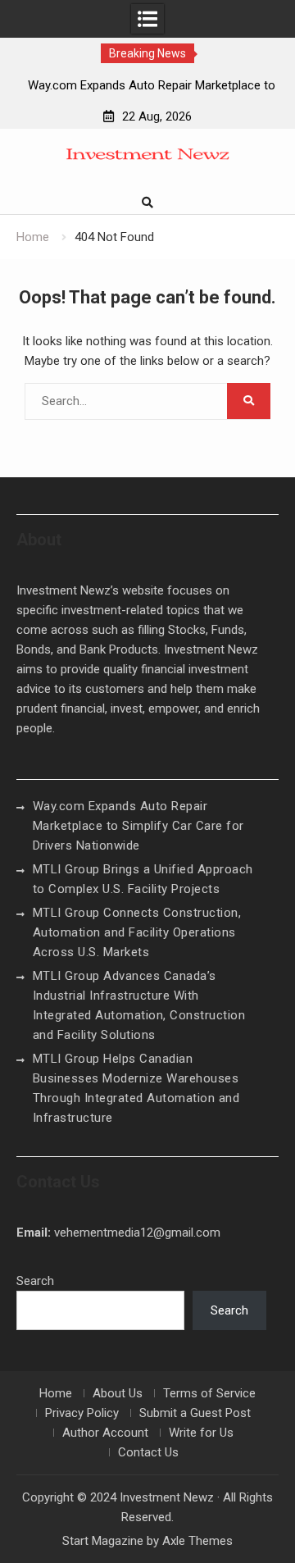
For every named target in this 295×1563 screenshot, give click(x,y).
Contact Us (148, 1452)
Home (55, 1393)
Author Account (105, 1433)
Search (35, 1281)
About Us (118, 1393)
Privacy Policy (82, 1413)
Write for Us (201, 1433)
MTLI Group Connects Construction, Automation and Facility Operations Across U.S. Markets (137, 932)
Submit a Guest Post (195, 1413)
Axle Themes (197, 1540)
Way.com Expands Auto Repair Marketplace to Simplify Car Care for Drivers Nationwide (138, 826)
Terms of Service (209, 1393)
